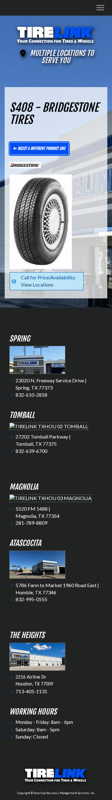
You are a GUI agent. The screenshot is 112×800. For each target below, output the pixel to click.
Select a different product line (41, 148)
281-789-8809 (31, 523)
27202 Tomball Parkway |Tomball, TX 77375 (43, 440)
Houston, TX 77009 (34, 684)
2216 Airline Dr (31, 677)
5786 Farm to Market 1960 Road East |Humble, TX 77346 (57, 588)
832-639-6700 (31, 451)
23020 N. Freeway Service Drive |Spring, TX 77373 (51, 383)
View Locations (37, 284)
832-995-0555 (31, 599)
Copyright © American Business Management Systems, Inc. (56, 793)
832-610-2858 (31, 395)
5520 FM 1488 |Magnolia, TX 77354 (37, 512)
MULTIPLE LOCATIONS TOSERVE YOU (62, 57)
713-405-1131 (31, 691)
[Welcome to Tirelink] (56, 34)
